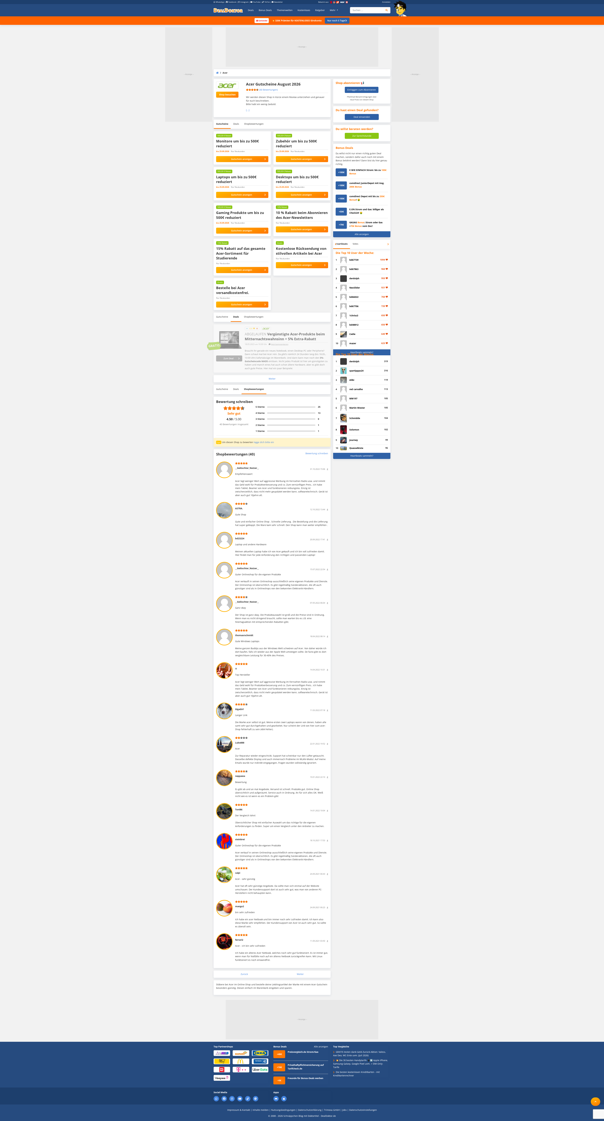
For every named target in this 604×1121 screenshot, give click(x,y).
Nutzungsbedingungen (283, 1109)
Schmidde (354, 418)
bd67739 (353, 259)
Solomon (354, 429)
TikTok (267, 2)
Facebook (232, 2)
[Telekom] (240, 1069)
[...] (247, 110)
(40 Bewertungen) (268, 89)
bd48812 (353, 324)
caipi (237, 872)
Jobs (344, 1109)
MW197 (353, 398)
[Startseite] (217, 72)
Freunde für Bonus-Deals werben (305, 1078)
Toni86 (238, 809)
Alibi (351, 379)
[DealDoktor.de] (228, 10)
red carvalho (356, 389)
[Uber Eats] (260, 1069)
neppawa (240, 775)
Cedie (352, 334)
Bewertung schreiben (316, 453)
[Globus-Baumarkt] (240, 1053)
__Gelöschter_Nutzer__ (247, 467)
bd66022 (353, 296)
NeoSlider (354, 287)
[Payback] (260, 1061)
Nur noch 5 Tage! (336, 20)
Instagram (244, 2)
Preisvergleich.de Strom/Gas (303, 1051)
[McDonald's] (240, 1061)
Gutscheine (222, 123)
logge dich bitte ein (264, 442)
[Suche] (386, 10)
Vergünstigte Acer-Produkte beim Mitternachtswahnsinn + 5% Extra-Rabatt (285, 336)
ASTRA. (239, 508)
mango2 (239, 906)
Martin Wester (357, 407)
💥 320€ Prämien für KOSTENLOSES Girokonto (297, 20)
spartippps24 (356, 370)
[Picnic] (221, 1069)
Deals (251, 10)
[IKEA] (260, 1053)
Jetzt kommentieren (279, 344)
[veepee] (221, 1077)
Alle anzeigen (362, 234)
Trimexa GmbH (332, 1109)
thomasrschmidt (244, 635)
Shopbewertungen (254, 123)
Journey (353, 439)
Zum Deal (229, 358)
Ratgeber (320, 10)
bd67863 (353, 269)
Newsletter (278, 2)
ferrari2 (239, 939)
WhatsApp (220, 2)
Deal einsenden (362, 116)
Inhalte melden (261, 1109)
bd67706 (353, 306)
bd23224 (239, 538)
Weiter (272, 379)
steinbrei (240, 839)
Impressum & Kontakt (238, 1109)
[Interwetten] (221, 1061)
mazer (352, 343)
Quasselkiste (356, 448)
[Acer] (266, 328)
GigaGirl (239, 709)
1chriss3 (353, 315)
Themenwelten (285, 10)
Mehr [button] (333, 10)
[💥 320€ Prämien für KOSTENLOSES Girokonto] (261, 20)
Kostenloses (304, 10)
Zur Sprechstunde (361, 135)
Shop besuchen (227, 94)
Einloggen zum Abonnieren (361, 89)
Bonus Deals (265, 10)
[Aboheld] (221, 1053)
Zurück (244, 974)
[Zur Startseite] (401, 8)
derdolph (354, 278)
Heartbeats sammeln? (361, 352)
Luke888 (239, 742)
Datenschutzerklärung (310, 1109)
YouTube (256, 2)
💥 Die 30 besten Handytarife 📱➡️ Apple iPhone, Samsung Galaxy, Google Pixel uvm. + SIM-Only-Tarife (360, 1064)
